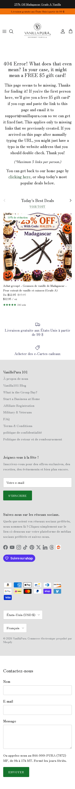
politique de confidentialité (22, 432)
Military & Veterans (17, 412)
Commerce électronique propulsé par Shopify (37, 640)
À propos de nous (15, 378)
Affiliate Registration (18, 405)
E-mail (8, 701)
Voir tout (38, 206)
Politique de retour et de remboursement (32, 439)
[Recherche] (13, 31)
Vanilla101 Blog (14, 385)
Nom (6, 681)
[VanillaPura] (38, 31)
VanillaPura (19, 638)
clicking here (19, 176)
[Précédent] (6, 247)
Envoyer (16, 772)
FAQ (6, 418)
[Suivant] (69, 247)
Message (9, 721)
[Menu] (4, 31)
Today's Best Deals (37, 200)
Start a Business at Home (21, 398)
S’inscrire (17, 496)
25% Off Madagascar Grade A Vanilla (37, 4)
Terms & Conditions (17, 425)
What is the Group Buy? (20, 392)
